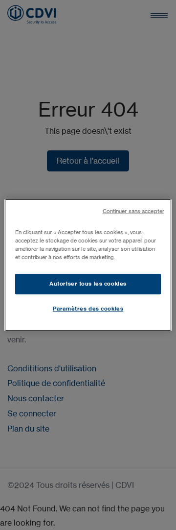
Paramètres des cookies (88, 308)
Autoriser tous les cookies (88, 283)
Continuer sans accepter (133, 211)
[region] (88, 265)
